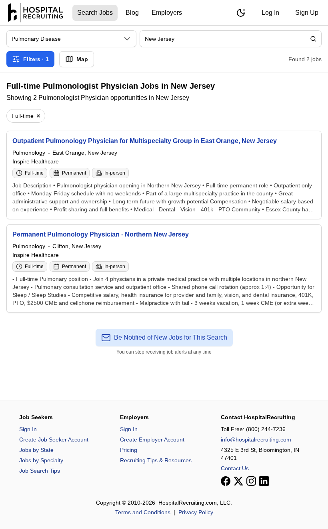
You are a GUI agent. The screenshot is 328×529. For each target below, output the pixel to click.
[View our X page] (238, 481)
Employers (167, 12)
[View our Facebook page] (225, 481)
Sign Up (306, 12)
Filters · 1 (36, 59)
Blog (132, 12)
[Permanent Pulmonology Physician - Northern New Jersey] (164, 268)
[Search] (313, 39)
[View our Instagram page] (251, 481)
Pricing (128, 450)
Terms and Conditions (142, 512)
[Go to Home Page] (35, 12)
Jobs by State (36, 450)
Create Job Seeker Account (53, 439)
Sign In (28, 429)
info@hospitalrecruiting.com (256, 439)
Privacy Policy (195, 512)
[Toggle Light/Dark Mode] (241, 13)
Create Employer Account (152, 439)
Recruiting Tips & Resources (156, 460)
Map (82, 59)
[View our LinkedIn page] (264, 481)
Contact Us (235, 468)
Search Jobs (95, 12)
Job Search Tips (39, 470)
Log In (270, 12)
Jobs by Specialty (41, 460)
